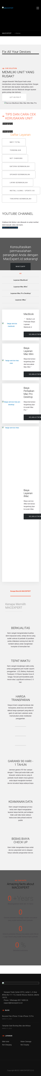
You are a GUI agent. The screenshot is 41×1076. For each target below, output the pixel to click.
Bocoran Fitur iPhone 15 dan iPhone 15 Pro (18, 1016)
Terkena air (15, 150)
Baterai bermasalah (20, 166)
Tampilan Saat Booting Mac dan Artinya (16, 1026)
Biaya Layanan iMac (28, 493)
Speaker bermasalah (20, 174)
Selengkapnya (8, 124)
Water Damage (25, 1042)
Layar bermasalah (19, 182)
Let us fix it (15, 97)
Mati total (15, 142)
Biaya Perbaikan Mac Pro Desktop (29, 392)
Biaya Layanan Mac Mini (28, 351)
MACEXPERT (20, 887)
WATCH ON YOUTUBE (10, 228)
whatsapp (20, 266)
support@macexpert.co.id (13, 1003)
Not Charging (16, 158)
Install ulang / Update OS (22, 190)
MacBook (29, 314)
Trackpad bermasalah (20, 199)
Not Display (24, 1045)
